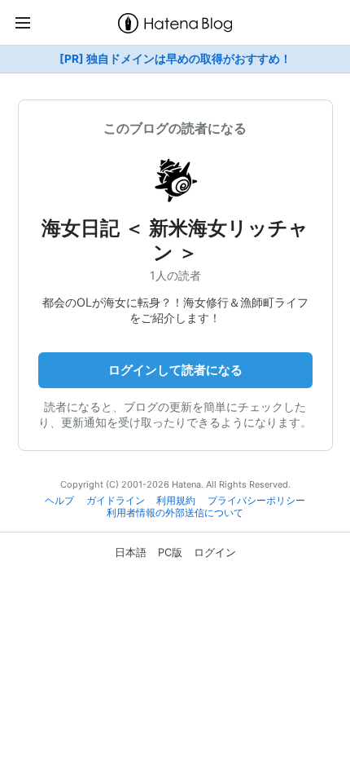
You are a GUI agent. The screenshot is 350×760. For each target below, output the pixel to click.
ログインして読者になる (175, 370)
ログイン (215, 552)
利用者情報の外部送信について (175, 513)
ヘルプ (59, 500)
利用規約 (175, 500)
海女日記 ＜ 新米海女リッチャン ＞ (175, 240)
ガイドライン (115, 500)
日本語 (131, 552)
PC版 (170, 552)
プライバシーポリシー (256, 500)
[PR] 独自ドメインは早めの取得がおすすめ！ (175, 58)
